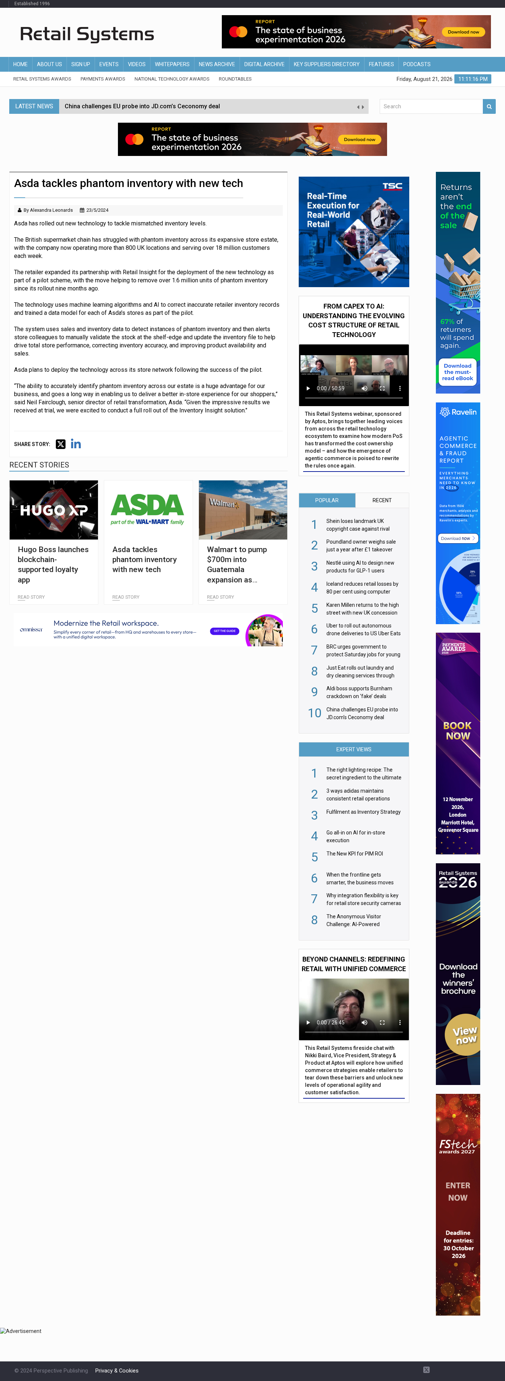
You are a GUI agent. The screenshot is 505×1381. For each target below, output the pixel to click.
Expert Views (354, 749)
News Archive (217, 64)
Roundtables (235, 79)
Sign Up (80, 64)
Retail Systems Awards (42, 79)
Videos (137, 64)
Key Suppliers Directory (327, 64)
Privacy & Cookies (117, 1371)
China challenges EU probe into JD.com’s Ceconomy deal (142, 106)
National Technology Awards (172, 79)
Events (109, 64)
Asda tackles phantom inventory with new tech (144, 559)
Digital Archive (264, 64)
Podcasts (417, 64)
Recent (382, 500)
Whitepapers (172, 64)
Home (20, 64)
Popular (327, 500)
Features (381, 64)
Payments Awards (103, 79)
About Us (49, 64)
